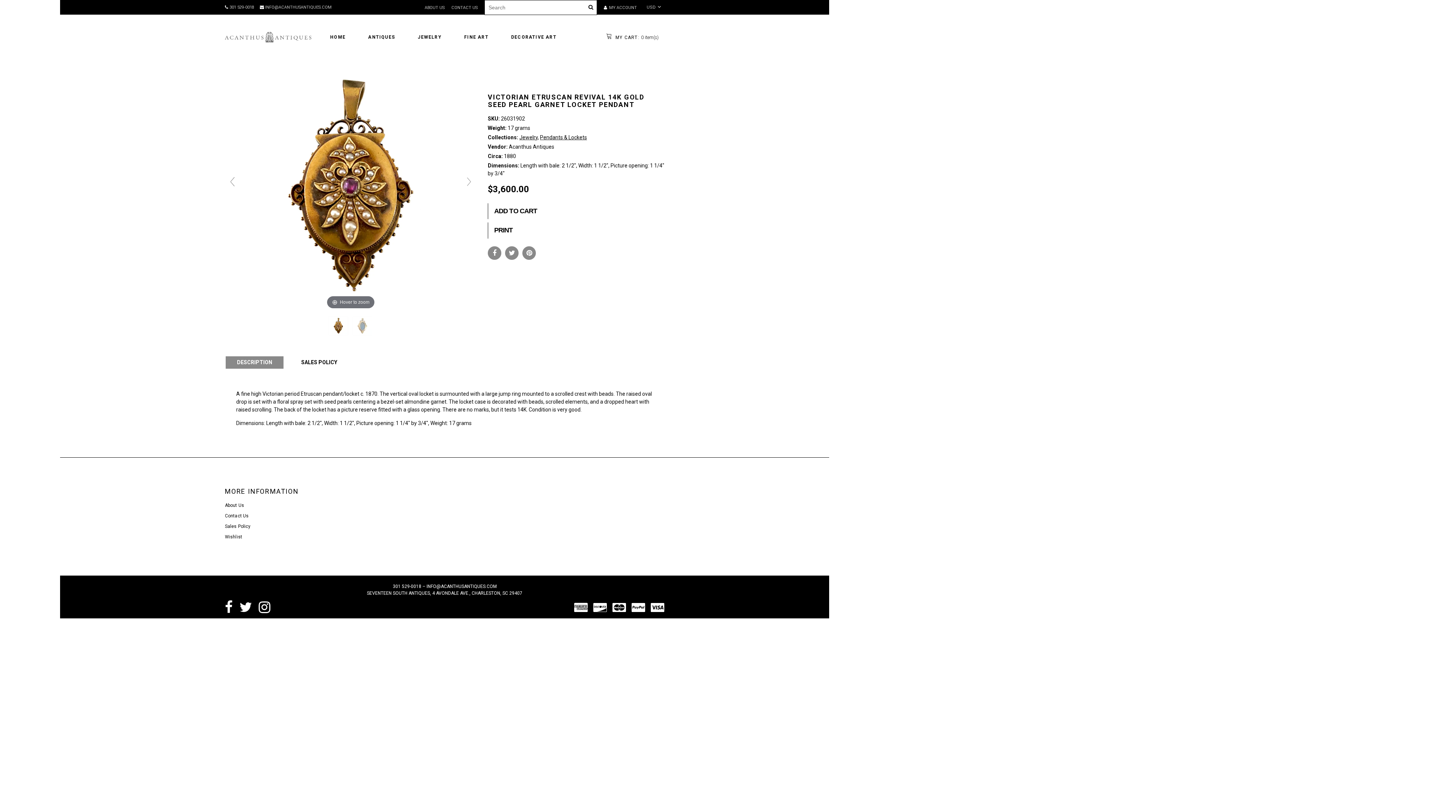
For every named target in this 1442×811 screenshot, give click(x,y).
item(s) (636, 37)
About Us (234, 505)
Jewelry (528, 137)
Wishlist (233, 537)
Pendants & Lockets (563, 137)
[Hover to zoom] (351, 185)
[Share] (494, 253)
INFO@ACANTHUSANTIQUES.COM (298, 7)
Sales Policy (237, 526)
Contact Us (237, 516)
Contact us (464, 7)
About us (435, 7)
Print (503, 230)
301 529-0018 (241, 7)
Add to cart (515, 211)
